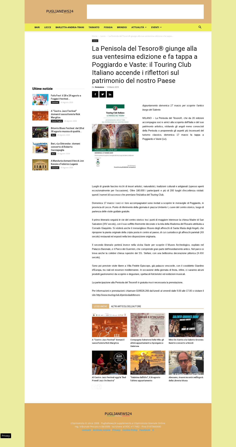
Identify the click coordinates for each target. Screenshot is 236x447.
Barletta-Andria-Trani (70, 27)
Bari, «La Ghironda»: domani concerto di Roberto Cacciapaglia (65, 146)
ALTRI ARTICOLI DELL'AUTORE (126, 306)
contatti (86, 429)
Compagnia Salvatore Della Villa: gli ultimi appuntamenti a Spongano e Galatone (147, 343)
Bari (37, 27)
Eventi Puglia (57, 121)
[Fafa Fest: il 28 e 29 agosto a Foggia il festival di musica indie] (40, 99)
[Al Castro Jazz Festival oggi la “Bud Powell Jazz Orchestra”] (109, 363)
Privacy (116, 429)
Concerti (55, 102)
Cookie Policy (129, 429)
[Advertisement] (145, 11)
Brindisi (122, 27)
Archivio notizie (101, 429)
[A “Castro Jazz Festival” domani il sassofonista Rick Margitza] (109, 325)
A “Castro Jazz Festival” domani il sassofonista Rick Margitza (65, 114)
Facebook (145, 429)
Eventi (155, 27)
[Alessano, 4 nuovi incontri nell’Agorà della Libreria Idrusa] (186, 363)
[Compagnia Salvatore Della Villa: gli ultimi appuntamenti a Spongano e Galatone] (147, 325)
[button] (200, 27)
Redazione (99, 87)
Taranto (94, 27)
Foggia (108, 27)
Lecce (47, 27)
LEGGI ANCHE (100, 306)
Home (94, 36)
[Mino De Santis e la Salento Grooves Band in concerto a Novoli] (186, 325)
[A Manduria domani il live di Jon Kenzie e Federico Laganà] (40, 164)
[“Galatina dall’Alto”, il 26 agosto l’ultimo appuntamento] (147, 363)
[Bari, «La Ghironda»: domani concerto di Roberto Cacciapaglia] (40, 147)
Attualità (137, 27)
